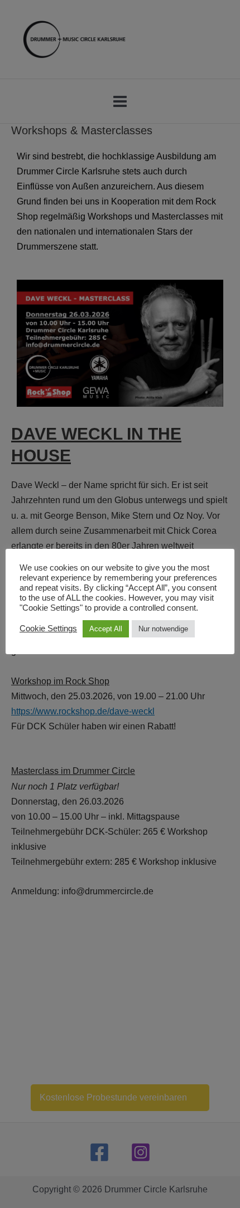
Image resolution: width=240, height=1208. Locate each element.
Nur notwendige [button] (163, 629)
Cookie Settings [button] (48, 628)
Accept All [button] (105, 629)
